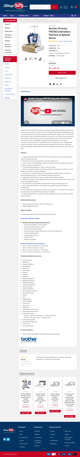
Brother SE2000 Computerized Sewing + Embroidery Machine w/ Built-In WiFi (40, 398)
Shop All (7, 24)
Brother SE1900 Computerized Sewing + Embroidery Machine (55, 397)
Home (5, 16)
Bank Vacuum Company (9, 89)
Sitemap (22, 447)
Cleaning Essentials (8, 51)
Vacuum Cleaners (8, 45)
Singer (7, 85)
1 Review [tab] (23, 350)
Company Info (23, 16)
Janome (7, 67)
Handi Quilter (8, 74)
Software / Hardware (8, 36)
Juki (6, 71)
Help (12, 16)
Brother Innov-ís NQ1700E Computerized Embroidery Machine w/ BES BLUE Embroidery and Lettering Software (69, 400)
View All (7, 97)
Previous (22, 61)
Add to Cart (26, 413)
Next (45, 61)
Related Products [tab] (27, 373)
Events (36, 16)
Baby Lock (8, 81)
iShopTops (8, 78)
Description (25, 91)
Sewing (7, 28)
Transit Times (48, 16)
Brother (7, 64)
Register (66, 8)
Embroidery (8, 31)
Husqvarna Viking (10, 94)
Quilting (7, 41)
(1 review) (60, 41)
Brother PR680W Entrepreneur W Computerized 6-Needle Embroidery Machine (26, 398)
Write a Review (68, 41)
